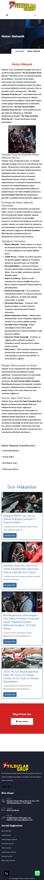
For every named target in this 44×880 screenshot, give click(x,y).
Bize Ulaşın (23, 721)
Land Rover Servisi (9, 852)
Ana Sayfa (19, 51)
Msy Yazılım (30, 878)
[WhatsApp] (37, 873)
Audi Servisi (6, 835)
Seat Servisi (6, 848)
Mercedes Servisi (8, 860)
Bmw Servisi (6, 831)
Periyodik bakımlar (11, 450)
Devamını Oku (10, 535)
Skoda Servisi (7, 856)
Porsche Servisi (8, 844)
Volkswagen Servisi (9, 839)
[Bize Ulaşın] (6, 873)
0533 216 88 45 (13, 810)
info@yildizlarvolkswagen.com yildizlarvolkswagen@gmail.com (19, 819)
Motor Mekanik (10, 445)
